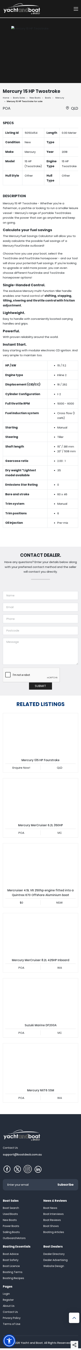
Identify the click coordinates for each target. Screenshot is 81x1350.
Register (8, 1300)
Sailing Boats (11, 1232)
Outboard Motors (14, 1238)
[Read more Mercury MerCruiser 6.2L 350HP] (40, 799)
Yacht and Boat (32, 1343)
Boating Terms (12, 1272)
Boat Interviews (53, 1214)
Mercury (59, 97)
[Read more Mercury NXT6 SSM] (40, 1064)
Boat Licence (11, 1266)
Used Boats (10, 1214)
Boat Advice (11, 1254)
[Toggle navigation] (76, 9)
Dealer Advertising (55, 1260)
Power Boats (11, 1226)
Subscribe (65, 1184)
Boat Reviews (52, 1220)
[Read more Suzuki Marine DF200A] (40, 999)
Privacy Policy (12, 1318)
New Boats (35, 97)
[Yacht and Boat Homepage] (21, 9)
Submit (40, 686)
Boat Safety (10, 1260)
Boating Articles (53, 1232)
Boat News (50, 1208)
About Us (9, 1306)
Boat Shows (51, 1226)
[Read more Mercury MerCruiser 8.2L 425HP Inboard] (40, 934)
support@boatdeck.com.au (22, 1154)
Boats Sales (19, 97)
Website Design (53, 1266)
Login (6, 1294)
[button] (74, 1344)
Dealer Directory (54, 1254)
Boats (48, 97)
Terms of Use (11, 1324)
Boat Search (11, 1208)
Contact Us (10, 1312)
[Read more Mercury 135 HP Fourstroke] (40, 734)
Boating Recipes (13, 1278)
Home (6, 97)
